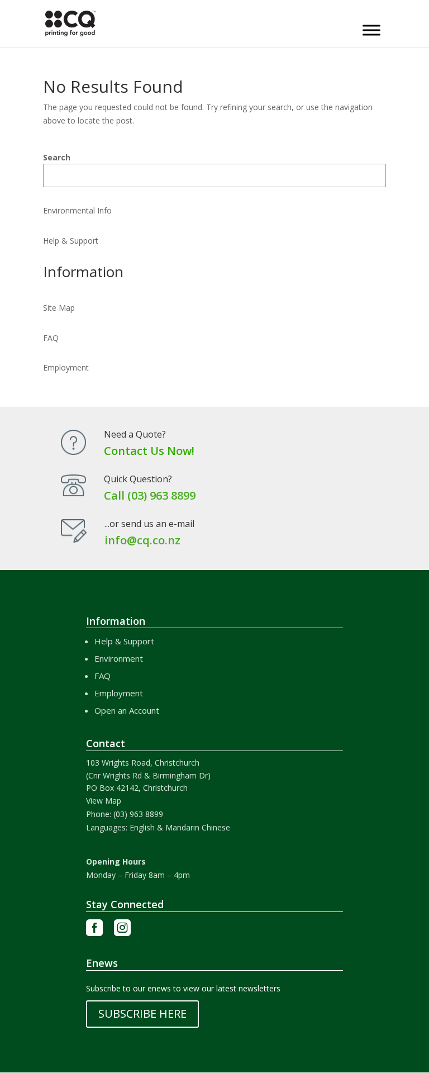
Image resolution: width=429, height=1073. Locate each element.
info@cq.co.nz (142, 540)
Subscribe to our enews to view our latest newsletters (183, 988)
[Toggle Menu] (371, 30)
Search (56, 157)
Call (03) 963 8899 (150, 495)
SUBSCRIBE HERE (142, 1013)
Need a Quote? (135, 434)
